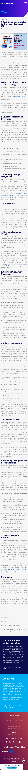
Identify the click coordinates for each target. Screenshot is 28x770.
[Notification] (23, 761)
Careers (6, 763)
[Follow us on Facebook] (17, 742)
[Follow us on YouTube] (10, 742)
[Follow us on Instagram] (20, 742)
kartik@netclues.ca (14, 728)
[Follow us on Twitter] (14, 742)
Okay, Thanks (12, 767)
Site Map (12, 763)
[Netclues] (7, 5)
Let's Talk (5, 751)
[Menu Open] (25, 3)
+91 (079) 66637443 (14, 734)
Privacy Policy (19, 763)
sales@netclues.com (14, 720)
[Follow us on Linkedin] (6, 742)
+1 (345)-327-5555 (14, 718)
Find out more (17, 765)
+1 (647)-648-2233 (14, 726)
